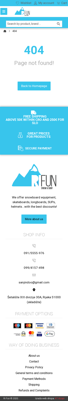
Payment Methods (34, 379)
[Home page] (4, 31)
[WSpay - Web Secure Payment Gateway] (19, 334)
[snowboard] (22, 11)
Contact (34, 361)
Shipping (34, 384)
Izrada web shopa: (45, 398)
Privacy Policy (34, 367)
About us (34, 355)
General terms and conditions (34, 373)
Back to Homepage (34, 86)
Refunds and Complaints (34, 390)
